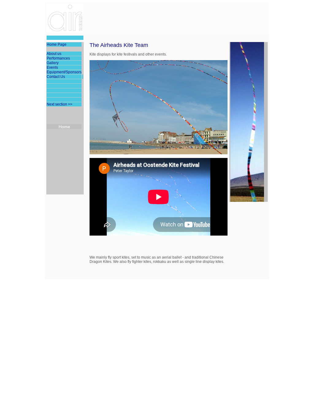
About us (54, 54)
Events (52, 67)
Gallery (53, 63)
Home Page (57, 44)
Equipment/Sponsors (64, 72)
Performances (58, 58)
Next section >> (59, 104)
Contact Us (56, 77)
